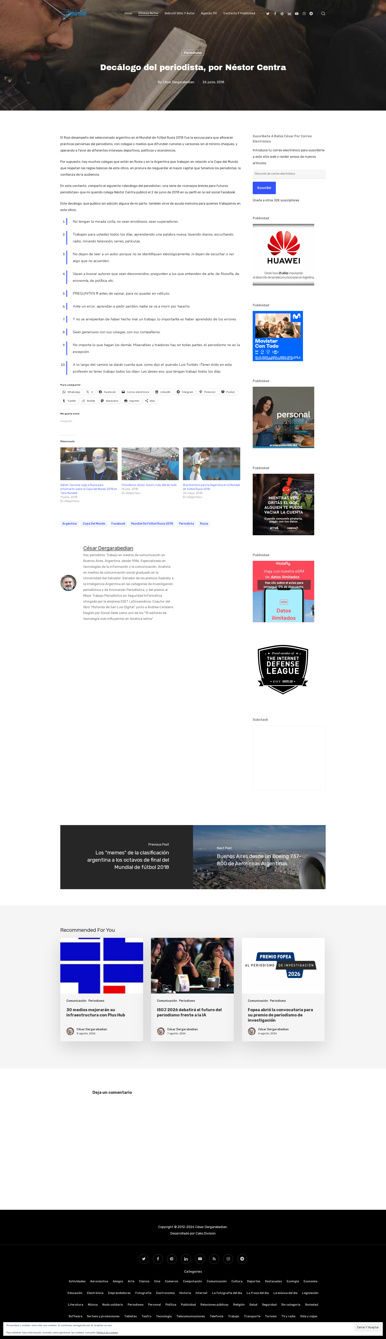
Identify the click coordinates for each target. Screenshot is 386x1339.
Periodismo (193, 53)
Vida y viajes (308, 1316)
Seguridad (269, 1304)
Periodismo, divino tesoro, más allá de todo (149, 485)
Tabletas (130, 1316)
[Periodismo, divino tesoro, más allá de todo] (150, 463)
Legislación (310, 1293)
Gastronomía (165, 1293)
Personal (154, 1304)
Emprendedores (119, 1293)
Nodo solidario (112, 1304)
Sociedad (311, 1304)
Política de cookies (107, 1332)
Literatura (75, 1304)
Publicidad (188, 1304)
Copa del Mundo (94, 523)
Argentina (69, 523)
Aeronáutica (99, 1281)
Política (170, 1304)
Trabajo (233, 1316)
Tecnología (164, 1316)
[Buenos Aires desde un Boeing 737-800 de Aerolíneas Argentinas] (259, 857)
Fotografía (143, 1293)
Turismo (271, 1316)
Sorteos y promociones (103, 1316)
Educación (75, 1293)
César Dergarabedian (178, 82)
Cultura (236, 1281)
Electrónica (95, 1293)
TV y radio (288, 1316)
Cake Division (205, 1233)
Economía (310, 1281)
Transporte (252, 1316)
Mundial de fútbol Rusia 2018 (152, 523)
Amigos (118, 1281)
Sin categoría (290, 1304)
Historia (185, 1293)
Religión (239, 1304)
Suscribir (264, 188)
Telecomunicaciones (190, 1316)
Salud (253, 1304)
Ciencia (144, 1281)
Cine (157, 1281)
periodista (186, 523)
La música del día (285, 1293)
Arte (131, 1281)
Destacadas (273, 1281)
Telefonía (216, 1316)
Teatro (146, 1316)
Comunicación (76, 1001)
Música (93, 1304)
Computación (192, 1281)
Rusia (204, 523)
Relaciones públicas (214, 1304)
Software (75, 1316)
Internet (201, 1293)
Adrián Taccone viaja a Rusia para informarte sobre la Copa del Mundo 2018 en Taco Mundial (88, 489)
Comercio (171, 1281)
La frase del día (258, 1293)
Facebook (118, 523)
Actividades (77, 1281)
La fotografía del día (227, 1293)
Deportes (253, 1281)
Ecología (293, 1281)
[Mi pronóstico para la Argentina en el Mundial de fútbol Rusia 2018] (211, 463)
